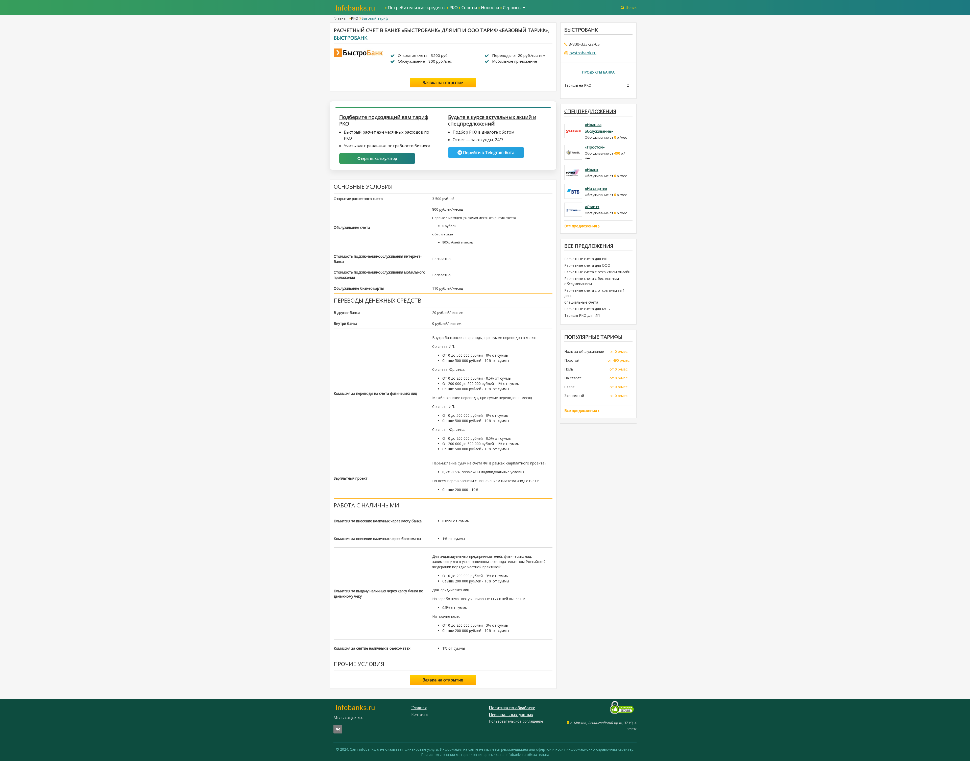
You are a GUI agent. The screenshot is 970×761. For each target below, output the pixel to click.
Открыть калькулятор (377, 158)
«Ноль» (591, 169)
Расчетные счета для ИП (585, 258)
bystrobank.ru (582, 53)
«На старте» (596, 188)
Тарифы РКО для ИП (582, 315)
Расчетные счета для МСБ (587, 308)
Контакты (419, 714)
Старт (569, 386)
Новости (490, 7)
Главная (340, 18)
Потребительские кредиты (417, 7)
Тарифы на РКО (577, 85)
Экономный (574, 395)
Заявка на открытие (443, 82)
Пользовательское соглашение (516, 721)
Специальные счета (581, 302)
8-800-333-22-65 (584, 44)
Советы (469, 7)
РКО (453, 7)
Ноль (568, 369)
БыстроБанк (350, 37)
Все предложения (581, 225)
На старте (573, 378)
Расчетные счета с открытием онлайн (597, 271)
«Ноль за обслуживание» (599, 128)
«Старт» (592, 206)
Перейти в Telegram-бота (488, 152)
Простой (571, 360)
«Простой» (595, 147)
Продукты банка (598, 72)
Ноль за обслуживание (584, 351)
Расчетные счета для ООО (587, 265)
